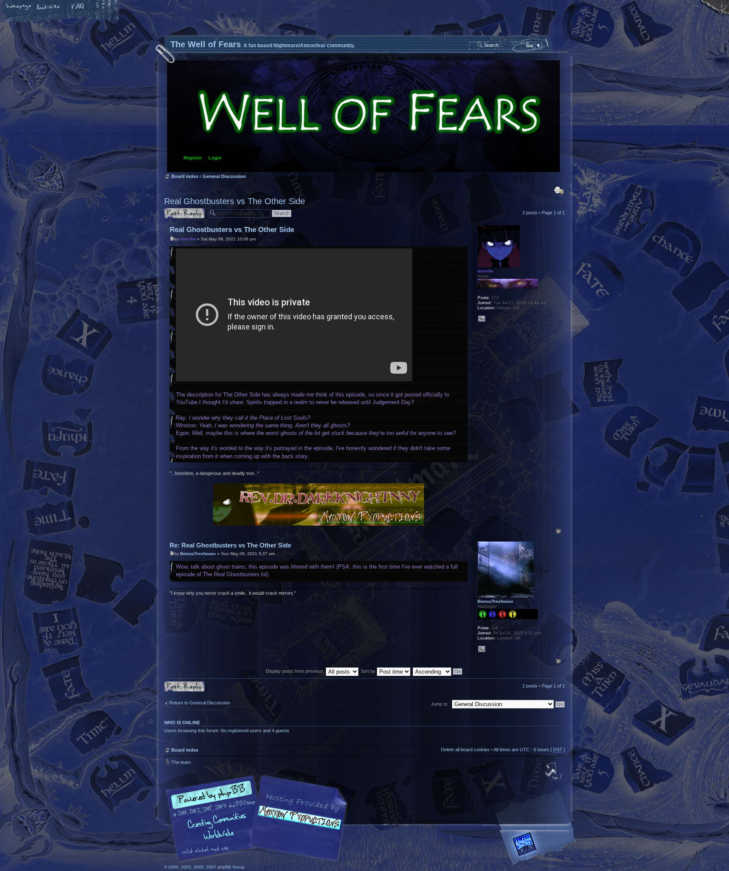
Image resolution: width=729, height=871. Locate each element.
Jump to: (439, 704)
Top (558, 531)
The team (181, 762)
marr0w (188, 239)
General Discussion (224, 176)
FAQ (78, 7)
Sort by (369, 671)
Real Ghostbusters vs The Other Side (234, 201)
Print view (559, 190)
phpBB (259, 818)
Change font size (48, 7)
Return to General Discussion (199, 702)
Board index (363, 116)
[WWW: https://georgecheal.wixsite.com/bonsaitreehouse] (482, 649)
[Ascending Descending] (438, 671)
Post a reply (176, 210)
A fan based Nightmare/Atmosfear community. (297, 824)
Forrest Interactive (540, 847)
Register (193, 157)
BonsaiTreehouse (198, 553)
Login (214, 157)
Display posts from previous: (296, 671)
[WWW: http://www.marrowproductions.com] (482, 319)
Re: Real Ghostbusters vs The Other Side (230, 545)
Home (19, 7)
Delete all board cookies (465, 749)
